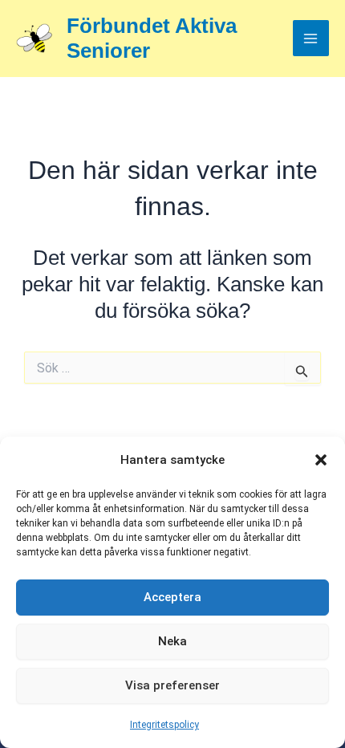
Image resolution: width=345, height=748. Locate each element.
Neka (172, 641)
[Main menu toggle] (311, 38)
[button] (321, 460)
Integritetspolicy (164, 724)
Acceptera (172, 597)
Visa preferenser (172, 685)
